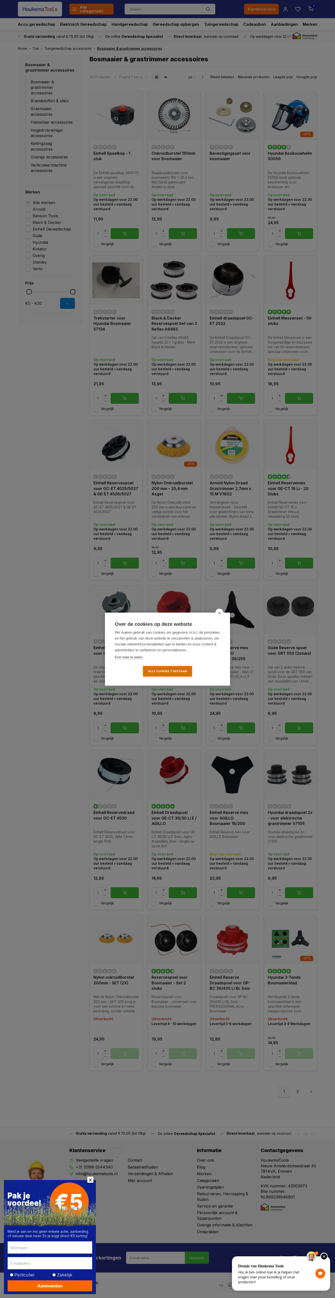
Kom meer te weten (128, 657)
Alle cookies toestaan (167, 671)
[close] (219, 613)
